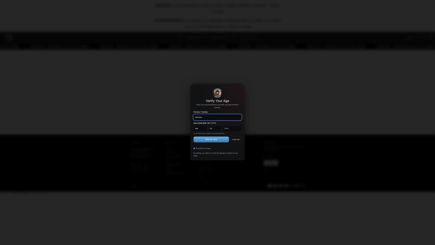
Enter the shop (211, 139)
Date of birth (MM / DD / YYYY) (204, 123)
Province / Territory (200, 112)
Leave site (236, 139)
